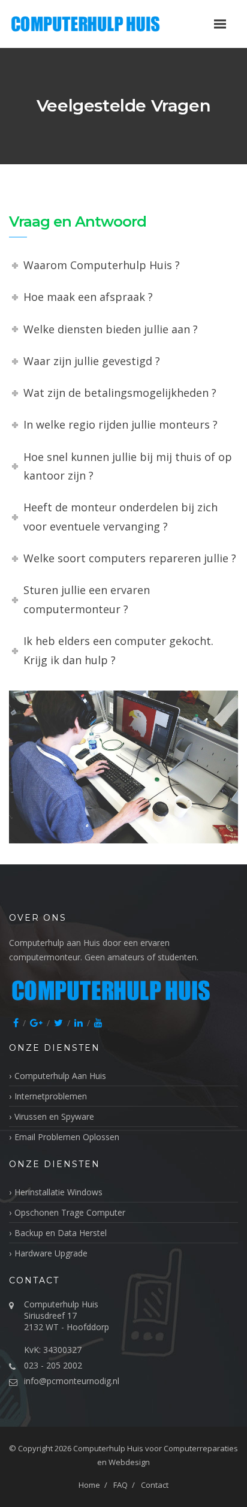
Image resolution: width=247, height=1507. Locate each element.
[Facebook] (16, 1022)
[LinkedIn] (78, 1022)
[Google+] (36, 1022)
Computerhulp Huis (108, 1448)
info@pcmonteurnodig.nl (71, 1381)
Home (89, 1484)
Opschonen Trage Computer (69, 1212)
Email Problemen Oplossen (66, 1137)
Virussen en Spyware (54, 1116)
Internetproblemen (50, 1096)
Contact (154, 1484)
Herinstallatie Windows (58, 1192)
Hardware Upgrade (51, 1253)
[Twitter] (58, 1022)
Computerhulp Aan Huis (60, 1075)
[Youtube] (98, 1022)
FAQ (120, 1484)
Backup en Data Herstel (60, 1232)
